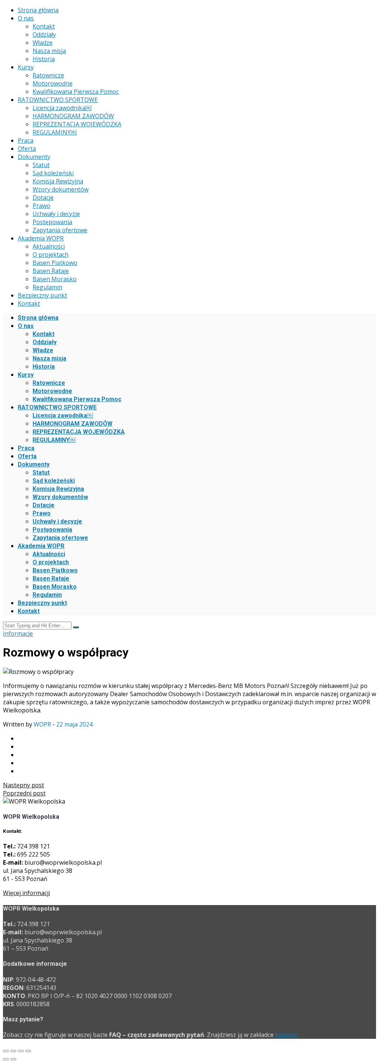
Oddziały (44, 34)
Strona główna (38, 10)
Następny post (23, 785)
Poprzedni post (24, 793)
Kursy (26, 67)
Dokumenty (34, 157)
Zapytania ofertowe (60, 230)
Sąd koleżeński (53, 173)
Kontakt (44, 26)
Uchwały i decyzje (56, 214)
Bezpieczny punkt (42, 295)
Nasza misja (49, 51)
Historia (44, 59)
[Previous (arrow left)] (6, 1059)
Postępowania (52, 222)
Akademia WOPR (41, 238)
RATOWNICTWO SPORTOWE (58, 100)
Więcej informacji (26, 893)
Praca (25, 140)
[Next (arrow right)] (13, 1059)
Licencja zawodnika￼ (62, 108)
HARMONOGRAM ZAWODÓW (73, 116)
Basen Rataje (51, 271)
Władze (43, 43)
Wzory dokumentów (60, 189)
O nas (26, 18)
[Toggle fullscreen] (21, 1051)
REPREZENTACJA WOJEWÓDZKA (77, 124)
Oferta (27, 148)
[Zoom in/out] (28, 1051)
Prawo (41, 206)
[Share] (13, 1051)
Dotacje (43, 197)
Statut (41, 165)
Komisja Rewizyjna (58, 181)
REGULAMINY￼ (55, 132)
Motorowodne (53, 83)
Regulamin (47, 287)
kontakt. (286, 1035)
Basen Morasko (55, 279)
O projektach (50, 254)
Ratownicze (48, 75)
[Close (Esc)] (6, 1051)
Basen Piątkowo (55, 263)
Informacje (18, 633)
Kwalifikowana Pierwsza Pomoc (76, 91)
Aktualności (49, 246)
